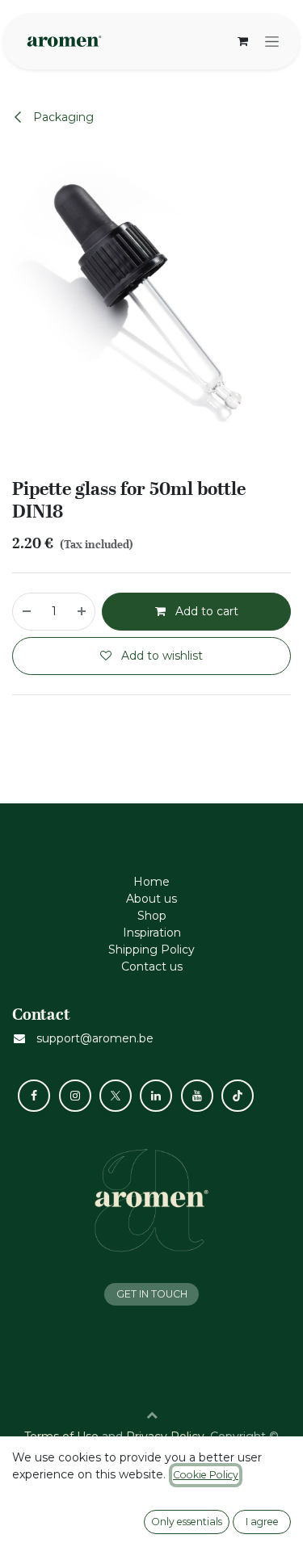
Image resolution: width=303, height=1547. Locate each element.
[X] (115, 1096)
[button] (152, 1414)
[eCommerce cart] (242, 41)
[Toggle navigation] (272, 41)
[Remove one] (26, 611)
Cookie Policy (205, 1475)
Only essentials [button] (186, 1522)
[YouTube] (197, 1096)
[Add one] (82, 611)
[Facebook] (34, 1096)
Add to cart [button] (205, 611)
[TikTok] (237, 1096)
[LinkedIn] (156, 1096)
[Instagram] (75, 1096)
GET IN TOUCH (151, 1294)
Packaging (62, 117)
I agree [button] (262, 1522)
